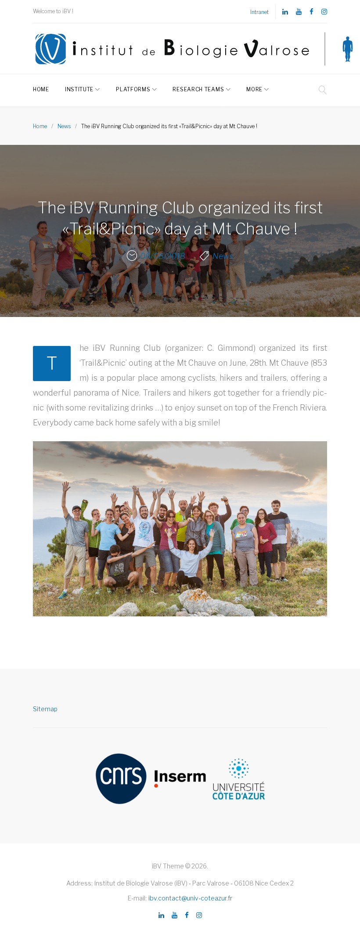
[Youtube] (299, 12)
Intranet (259, 12)
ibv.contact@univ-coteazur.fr (190, 898)
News (64, 126)
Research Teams (198, 89)
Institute (79, 89)
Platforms (133, 89)
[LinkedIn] (285, 12)
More (254, 89)
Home (41, 89)
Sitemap (45, 709)
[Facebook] (311, 12)
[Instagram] (324, 12)
